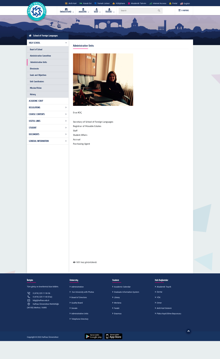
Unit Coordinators (37, 81)
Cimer (159, 303)
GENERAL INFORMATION (39, 141)
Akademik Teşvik (164, 287)
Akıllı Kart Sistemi (164, 308)
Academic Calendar (122, 287)
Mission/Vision (36, 88)
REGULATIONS (34, 107)
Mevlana (117, 303)
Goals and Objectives (38, 75)
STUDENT (32, 127)
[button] (185, 3)
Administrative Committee (40, 55)
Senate (74, 308)
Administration (77, 287)
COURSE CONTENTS (37, 114)
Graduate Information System (126, 292)
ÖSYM (159, 292)
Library (117, 297)
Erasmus (118, 313)
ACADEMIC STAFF (36, 101)
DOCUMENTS (34, 134)
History (33, 94)
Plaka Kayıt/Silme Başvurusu (169, 313)
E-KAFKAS (185, 10)
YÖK (158, 297)
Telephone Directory (79, 319)
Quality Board (77, 303)
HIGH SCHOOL (34, 42)
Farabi (116, 308)
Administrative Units (38, 62)
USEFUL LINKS (34, 121)
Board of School (36, 49)
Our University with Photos (82, 292)
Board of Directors (79, 297)
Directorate (34, 68)
